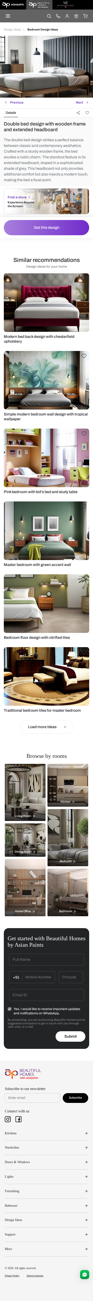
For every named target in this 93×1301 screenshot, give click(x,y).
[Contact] (57, 15)
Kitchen (66, 801)
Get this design (46, 227)
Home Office (23, 911)
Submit (70, 1036)
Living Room (23, 816)
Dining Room (23, 851)
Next (79, 102)
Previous (17, 102)
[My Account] (67, 15)
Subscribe (75, 1097)
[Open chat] (84, 1274)
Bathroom (65, 911)
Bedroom (66, 861)
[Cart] (85, 15)
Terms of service (34, 1275)
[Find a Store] (76, 15)
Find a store (17, 197)
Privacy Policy (12, 1275)
